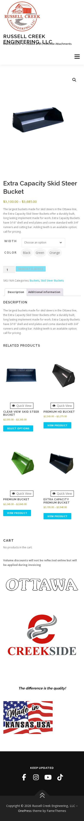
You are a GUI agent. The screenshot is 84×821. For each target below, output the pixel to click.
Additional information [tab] (44, 292)
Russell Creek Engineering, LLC (27, 39)
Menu (76, 56)
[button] (74, 80)
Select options (18, 428)
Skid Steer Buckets (52, 280)
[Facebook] (24, 777)
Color (10, 252)
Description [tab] (16, 292)
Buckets (34, 280)
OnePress (25, 811)
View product (57, 425)
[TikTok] (60, 777)
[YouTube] (48, 777)
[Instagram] (36, 777)
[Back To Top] (42, 795)
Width (10, 241)
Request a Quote (30, 268)
